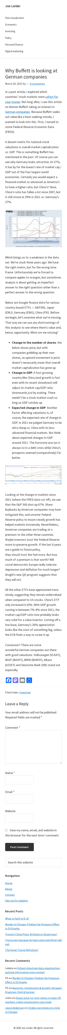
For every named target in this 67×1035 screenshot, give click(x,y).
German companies (17, 112)
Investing (25, 692)
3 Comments (37, 83)
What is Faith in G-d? (17, 918)
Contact (10, 894)
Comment (12, 728)
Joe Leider (12, 6)
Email (9, 792)
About (8, 889)
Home (8, 883)
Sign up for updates (16, 900)
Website (10, 811)
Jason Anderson (14, 1008)
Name (10, 773)
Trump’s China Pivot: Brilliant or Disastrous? (31, 934)
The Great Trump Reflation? (21, 950)
